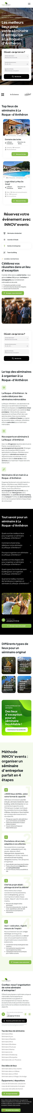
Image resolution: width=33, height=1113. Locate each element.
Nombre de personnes (10, 62)
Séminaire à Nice (7, 1042)
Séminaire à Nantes (8, 1049)
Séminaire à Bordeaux (9, 1044)
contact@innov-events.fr (17, 1025)
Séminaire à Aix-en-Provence (11, 1060)
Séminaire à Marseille (9, 1039)
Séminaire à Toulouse (9, 1047)
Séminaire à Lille (7, 1052)
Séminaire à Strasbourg (9, 1055)
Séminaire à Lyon (7, 1036)
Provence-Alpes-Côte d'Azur (10, 15)
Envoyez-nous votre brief (14, 292)
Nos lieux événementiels (14, 13)
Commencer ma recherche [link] (16, 730)
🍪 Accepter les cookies (11, 1110)
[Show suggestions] (27, 56)
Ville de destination (9, 55)
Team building (12, 252)
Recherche (18, 76)
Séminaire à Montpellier (9, 1057)
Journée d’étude (12, 240)
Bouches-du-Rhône (8, 17)
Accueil (4, 13)
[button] (29, 3)
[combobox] (14, 57)
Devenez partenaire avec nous (15, 1020)
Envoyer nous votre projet (18, 626)
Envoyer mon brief (11, 1093)
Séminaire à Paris (7, 1034)
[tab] (14, 120)
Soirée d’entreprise (13, 246)
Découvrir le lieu (21, 154)
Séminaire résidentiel (14, 233)
